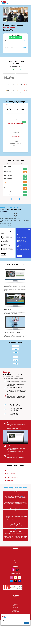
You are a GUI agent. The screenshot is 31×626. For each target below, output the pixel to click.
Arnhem (15, 360)
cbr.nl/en (22, 496)
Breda (15, 357)
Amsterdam (15, 346)
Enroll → (25, 168)
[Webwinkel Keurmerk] (15, 570)
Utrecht (15, 352)
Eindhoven (15, 556)
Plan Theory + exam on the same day (16, 37)
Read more (5, 81)
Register (3, 254)
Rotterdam (15, 349)
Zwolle (15, 363)
